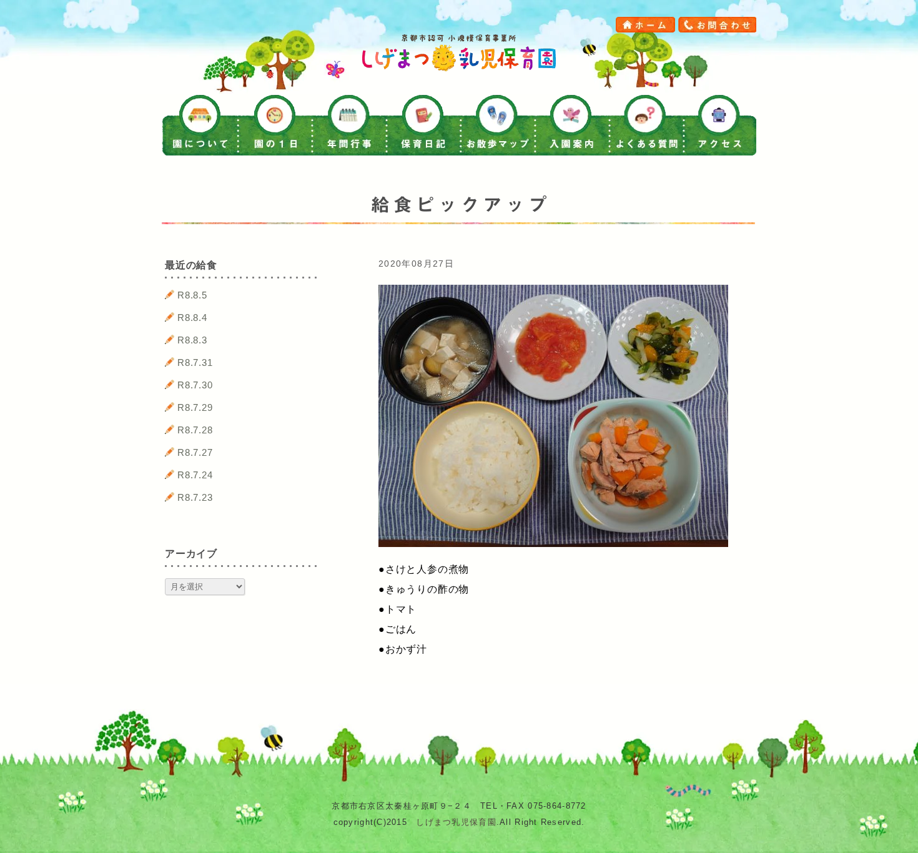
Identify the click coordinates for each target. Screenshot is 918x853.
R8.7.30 (195, 385)
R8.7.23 (195, 497)
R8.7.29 (195, 407)
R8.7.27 (195, 452)
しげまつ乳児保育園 (456, 822)
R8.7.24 (195, 475)
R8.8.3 (192, 340)
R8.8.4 (192, 317)
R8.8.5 (192, 295)
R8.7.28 (195, 430)
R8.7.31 (195, 362)
